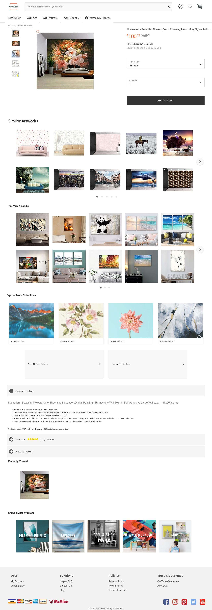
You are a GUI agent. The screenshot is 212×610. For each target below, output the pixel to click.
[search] (169, 6)
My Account (17, 581)
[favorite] (190, 6)
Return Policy (115, 585)
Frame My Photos (99, 17)
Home (11, 25)
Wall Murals (50, 17)
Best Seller (14, 17)
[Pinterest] (185, 602)
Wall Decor (70, 17)
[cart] (200, 7)
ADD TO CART (165, 100)
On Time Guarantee (168, 581)
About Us (162, 585)
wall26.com (101, 608)
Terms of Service (117, 590)
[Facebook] (166, 602)
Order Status (18, 585)
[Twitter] (194, 602)
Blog (62, 590)
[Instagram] (175, 602)
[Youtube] (202, 602)
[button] (200, 161)
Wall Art (31, 17)
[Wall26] (13, 6)
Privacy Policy (116, 581)
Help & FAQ (66, 581)
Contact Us (66, 585)
